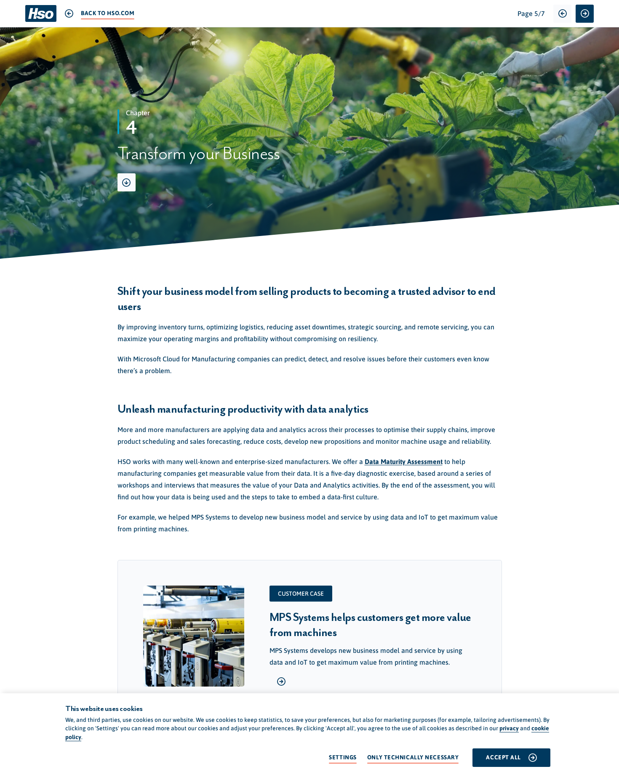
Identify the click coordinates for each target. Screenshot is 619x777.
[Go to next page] (585, 14)
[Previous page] (562, 14)
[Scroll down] (126, 182)
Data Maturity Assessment (404, 461)
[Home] (40, 13)
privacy (509, 728)
